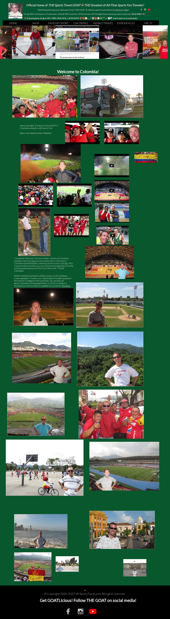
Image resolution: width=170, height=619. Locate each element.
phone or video (121, 10)
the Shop (66, 286)
